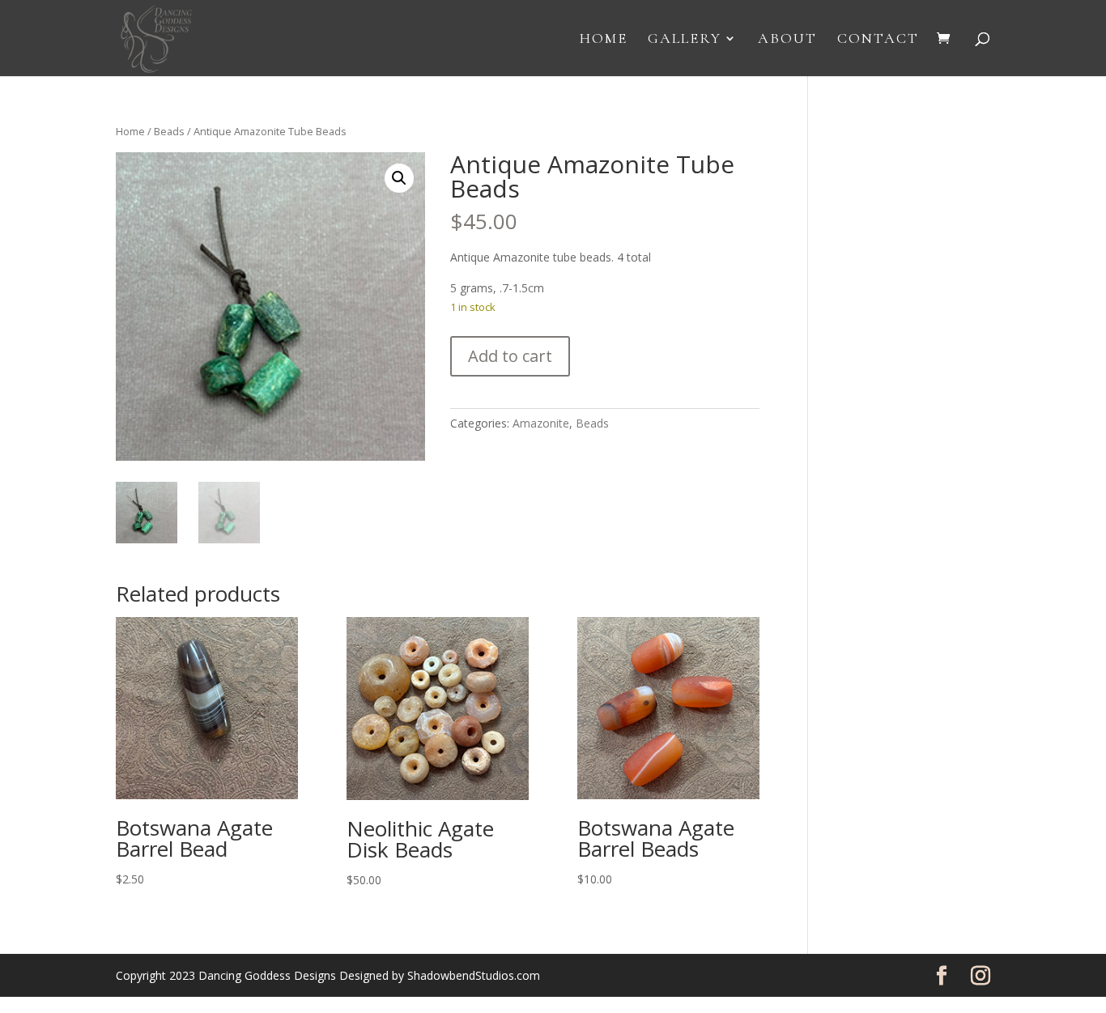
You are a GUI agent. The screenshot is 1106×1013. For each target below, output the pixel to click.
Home (603, 39)
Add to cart (510, 356)
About (787, 39)
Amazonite (541, 423)
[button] (399, 178)
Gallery (684, 39)
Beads (169, 131)
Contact (878, 39)
